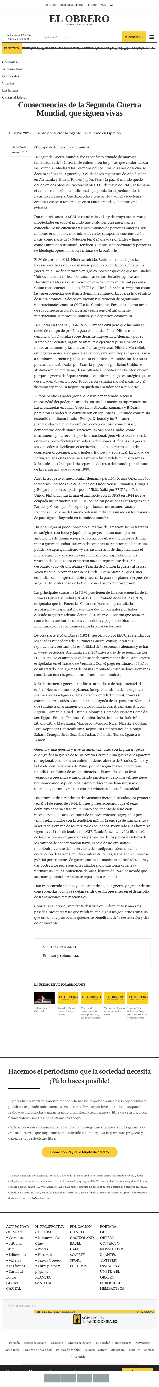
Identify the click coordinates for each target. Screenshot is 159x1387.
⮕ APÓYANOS (134, 37)
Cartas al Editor (14, 1274)
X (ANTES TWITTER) (108, 1257)
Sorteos (149, 1349)
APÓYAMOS (147, 1312)
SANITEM (43, 1282)
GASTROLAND (82, 1237)
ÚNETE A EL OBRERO (110, 1274)
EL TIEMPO (79, 1265)
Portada (14, 1342)
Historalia (46, 1254)
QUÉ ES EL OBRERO (108, 1234)
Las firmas (17, 1265)
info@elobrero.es (39, 1198)
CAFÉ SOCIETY (77, 1251)
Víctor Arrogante (67, 133)
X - (60, 1312)
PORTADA (108, 1226)
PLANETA (43, 1277)
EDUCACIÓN (81, 1226)
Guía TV (134, 1349)
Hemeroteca (123, 1342)
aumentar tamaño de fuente (26, 151)
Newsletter (142, 1342)
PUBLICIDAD (111, 1282)
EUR (95, 5)
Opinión (114, 133)
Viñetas (15, 1260)
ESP (88, 5)
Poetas (43, 1249)
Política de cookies (68, 1349)
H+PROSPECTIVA (49, 1226)
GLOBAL (13, 1282)
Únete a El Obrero (80, 1342)
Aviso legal (12, 1349)
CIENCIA (77, 1232)
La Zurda (80, 1356)
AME (103, 5)
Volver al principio (21, 1306)
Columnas (17, 1237)
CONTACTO (110, 1243)
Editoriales (17, 1254)
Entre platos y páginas (47, 1268)
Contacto (57, 1342)
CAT (110, 5)
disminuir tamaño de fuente (22, 151)
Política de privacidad (37, 1349)
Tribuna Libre (14, 1245)
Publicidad (103, 1342)
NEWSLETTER (111, 1249)
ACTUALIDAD (17, 1226)
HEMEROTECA (112, 1288)
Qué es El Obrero (35, 1342)
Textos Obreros (50, 1260)
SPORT (75, 1260)
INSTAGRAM (110, 1265)
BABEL (75, 1243)
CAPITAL (13, 1288)
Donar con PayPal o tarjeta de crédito (79, 1152)
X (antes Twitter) (96, 1349)
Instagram (118, 1349)
